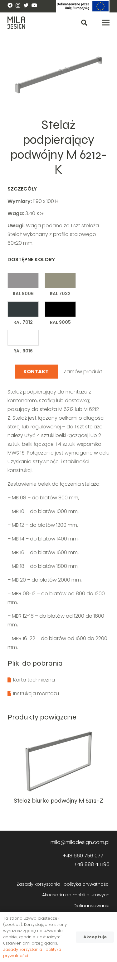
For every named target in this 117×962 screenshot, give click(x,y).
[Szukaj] (84, 22)
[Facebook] (9, 5)
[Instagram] (18, 5)
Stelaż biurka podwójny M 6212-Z (59, 800)
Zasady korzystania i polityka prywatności (63, 884)
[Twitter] (25, 5)
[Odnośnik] (83, 6)
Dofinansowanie (92, 906)
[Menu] (106, 23)
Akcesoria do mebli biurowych (76, 895)
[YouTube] (34, 5)
